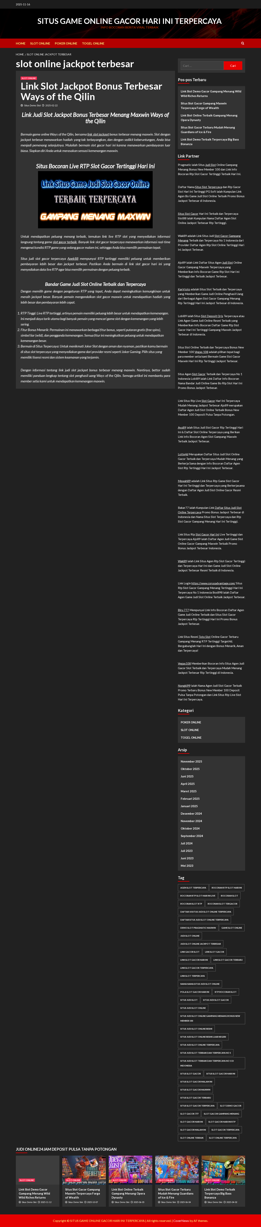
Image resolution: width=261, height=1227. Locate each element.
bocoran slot (229, 895)
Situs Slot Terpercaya (208, 187)
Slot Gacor (199, 374)
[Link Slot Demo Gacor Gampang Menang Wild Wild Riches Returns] (37, 1170)
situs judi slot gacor (216, 1000)
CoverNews (181, 1220)
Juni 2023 (187, 858)
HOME (20, 43)
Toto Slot (205, 636)
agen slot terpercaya (193, 887)
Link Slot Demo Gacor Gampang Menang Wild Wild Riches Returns (211, 94)
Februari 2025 (190, 798)
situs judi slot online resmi (196, 1028)
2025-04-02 (231, 1202)
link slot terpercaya (192, 976)
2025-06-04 (185, 1202)
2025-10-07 (92, 1202)
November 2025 (191, 761)
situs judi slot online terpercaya (200, 1045)
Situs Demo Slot (32, 105)
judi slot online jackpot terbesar (200, 944)
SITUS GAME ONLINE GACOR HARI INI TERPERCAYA (129, 21)
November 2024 (191, 821)
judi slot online (189, 936)
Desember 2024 (191, 813)
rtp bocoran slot (226, 992)
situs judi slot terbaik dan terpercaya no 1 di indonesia (207, 1063)
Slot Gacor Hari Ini (207, 534)
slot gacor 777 (189, 1113)
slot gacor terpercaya (225, 1129)
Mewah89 (184, 481)
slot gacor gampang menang (221, 1113)
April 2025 (188, 783)
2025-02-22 (51, 105)
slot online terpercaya (223, 1138)
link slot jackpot (98, 134)
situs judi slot (189, 1000)
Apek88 (72, 258)
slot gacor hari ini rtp (222, 1121)
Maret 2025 (189, 791)
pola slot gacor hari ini (194, 992)
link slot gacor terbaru (228, 960)
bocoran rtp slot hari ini (227, 887)
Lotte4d (183, 454)
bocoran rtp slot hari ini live (197, 895)
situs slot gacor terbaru (195, 1097)
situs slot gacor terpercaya (197, 1105)
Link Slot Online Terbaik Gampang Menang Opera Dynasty (209, 118)
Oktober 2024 (190, 828)
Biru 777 (183, 610)
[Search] (242, 43)
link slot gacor (214, 952)
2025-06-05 (139, 1202)
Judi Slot (210, 164)
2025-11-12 (46, 1202)
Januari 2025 (189, 806)
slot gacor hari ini (191, 1121)
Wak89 (182, 561)
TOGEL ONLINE (93, 43)
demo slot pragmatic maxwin (198, 928)
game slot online (231, 928)
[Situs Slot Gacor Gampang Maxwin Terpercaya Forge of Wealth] (84, 1170)
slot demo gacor (230, 1105)
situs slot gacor (190, 1073)
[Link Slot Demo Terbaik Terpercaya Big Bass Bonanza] (223, 1170)
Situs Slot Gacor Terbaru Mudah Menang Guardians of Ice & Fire (208, 130)
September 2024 (192, 836)
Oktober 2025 (190, 769)
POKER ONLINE (66, 43)
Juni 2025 (187, 776)
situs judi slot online (193, 1008)
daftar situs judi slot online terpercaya (204, 919)
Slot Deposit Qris (212, 316)
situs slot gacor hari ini (220, 1073)
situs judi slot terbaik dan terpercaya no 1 (205, 1053)
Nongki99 (184, 685)
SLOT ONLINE (40, 43)
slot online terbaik (191, 1138)
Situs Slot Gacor (188, 213)
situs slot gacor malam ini (196, 1081)
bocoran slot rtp (191, 903)
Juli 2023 (187, 850)
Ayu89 (182, 427)
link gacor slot (189, 952)
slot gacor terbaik (65, 242)
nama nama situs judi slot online (200, 984)
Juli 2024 (187, 843)
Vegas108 (184, 663)
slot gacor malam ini (193, 1129)
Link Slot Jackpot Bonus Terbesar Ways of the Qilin (91, 91)
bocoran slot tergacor (222, 903)
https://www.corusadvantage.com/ (213, 583)
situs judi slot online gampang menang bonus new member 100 (210, 1018)
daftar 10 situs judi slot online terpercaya (205, 911)
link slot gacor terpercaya (196, 968)
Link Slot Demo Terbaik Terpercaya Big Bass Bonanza (210, 142)
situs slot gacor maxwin (195, 1089)
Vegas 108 (201, 352)
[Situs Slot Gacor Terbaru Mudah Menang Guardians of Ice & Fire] (177, 1170)
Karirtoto (184, 289)
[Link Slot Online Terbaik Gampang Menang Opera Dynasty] (130, 1170)
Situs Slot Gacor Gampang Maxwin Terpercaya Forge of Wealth (204, 106)
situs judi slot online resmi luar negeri (203, 1037)
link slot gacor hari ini (194, 960)
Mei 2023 (187, 865)
